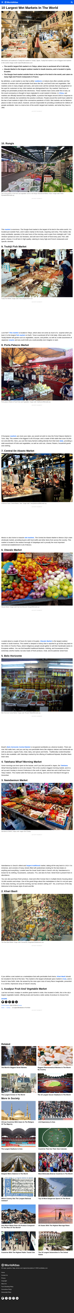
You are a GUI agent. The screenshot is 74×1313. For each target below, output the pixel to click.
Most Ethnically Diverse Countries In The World (55, 1174)
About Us (4, 1283)
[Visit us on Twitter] (10, 1298)
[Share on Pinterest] (13, 1002)
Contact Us (4, 1275)
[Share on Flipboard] (2, 1002)
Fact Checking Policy (7, 1286)
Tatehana (64, 765)
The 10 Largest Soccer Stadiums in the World (54, 1095)
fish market (20, 335)
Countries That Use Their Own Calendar (52, 1149)
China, (61, 93)
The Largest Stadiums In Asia (11, 1149)
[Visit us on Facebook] (6, 1298)
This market (14, 333)
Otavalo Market (46, 641)
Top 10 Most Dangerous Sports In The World (54, 1198)
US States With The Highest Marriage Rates (53, 1225)
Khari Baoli (61, 976)
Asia (64, 979)
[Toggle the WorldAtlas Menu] (2, 2)
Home (3, 1272)
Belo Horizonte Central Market (19, 747)
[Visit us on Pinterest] (13, 1298)
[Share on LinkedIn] (16, 1002)
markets (13, 436)
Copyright (4, 1281)
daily (61, 441)
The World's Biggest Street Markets (14, 1067)
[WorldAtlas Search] (72, 2)
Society (20, 1005)
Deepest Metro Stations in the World (14, 1174)
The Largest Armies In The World (13, 1095)
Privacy (3, 1278)
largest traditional (33, 865)
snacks (11, 340)
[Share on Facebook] (6, 1002)
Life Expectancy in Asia (46, 1122)
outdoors (38, 81)
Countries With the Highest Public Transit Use (18, 1252)
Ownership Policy (6, 1292)
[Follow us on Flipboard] (2, 1298)
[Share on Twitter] (9, 1002)
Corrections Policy (6, 1289)
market (7, 229)
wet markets (29, 538)
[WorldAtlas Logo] (12, 2)
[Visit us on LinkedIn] (17, 1298)
